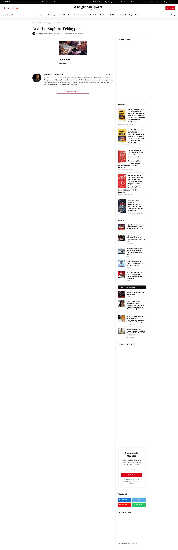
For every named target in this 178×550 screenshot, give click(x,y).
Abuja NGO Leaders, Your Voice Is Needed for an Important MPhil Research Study (134, 251)
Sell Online (151, 2)
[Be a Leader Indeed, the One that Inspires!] (121, 294)
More (170, 2)
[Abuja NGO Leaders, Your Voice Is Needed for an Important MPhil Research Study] (121, 251)
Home (88, 2)
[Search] (172, 15)
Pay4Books (143, 2)
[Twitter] (26, 51)
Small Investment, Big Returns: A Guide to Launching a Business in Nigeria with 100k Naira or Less (135, 332)
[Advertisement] (132, 71)
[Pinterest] (26, 59)
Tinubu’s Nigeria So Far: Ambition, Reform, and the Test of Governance (134, 263)
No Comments (70, 33)
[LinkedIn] (26, 55)
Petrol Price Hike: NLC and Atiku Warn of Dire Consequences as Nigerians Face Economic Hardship (135, 319)
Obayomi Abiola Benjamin (45, 33)
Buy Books (134, 2)
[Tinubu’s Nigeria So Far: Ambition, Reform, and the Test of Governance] (121, 263)
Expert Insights (109, 2)
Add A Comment (72, 91)
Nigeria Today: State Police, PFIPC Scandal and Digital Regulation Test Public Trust (135, 226)
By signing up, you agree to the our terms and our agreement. (132, 481)
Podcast (159, 2)
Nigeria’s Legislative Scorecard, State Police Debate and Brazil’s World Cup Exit (36, 2)
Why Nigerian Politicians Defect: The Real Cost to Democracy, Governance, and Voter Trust (135, 275)
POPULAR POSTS (131, 287)
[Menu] (174, 15)
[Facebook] (26, 46)
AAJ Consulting (96, 2)
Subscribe (170, 8)
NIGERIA (121, 287)
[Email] (26, 63)
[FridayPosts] (89, 8)
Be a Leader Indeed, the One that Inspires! (135, 293)
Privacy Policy (137, 481)
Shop (165, 2)
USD (128, 543)
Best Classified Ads (123, 2)
